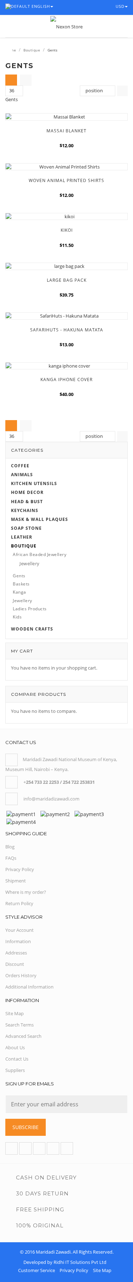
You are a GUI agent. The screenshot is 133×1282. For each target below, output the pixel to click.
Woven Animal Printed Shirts (66, 180)
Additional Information (29, 987)
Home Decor (27, 492)
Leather (21, 537)
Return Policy (19, 903)
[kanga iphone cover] (66, 366)
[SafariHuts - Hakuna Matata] (66, 316)
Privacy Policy (19, 869)
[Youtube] (67, 1148)
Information (18, 941)
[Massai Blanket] (66, 117)
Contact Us (16, 1059)
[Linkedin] (53, 1148)
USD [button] (121, 6)
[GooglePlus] (39, 1148)
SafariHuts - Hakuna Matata (66, 330)
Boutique (31, 50)
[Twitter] (25, 1148)
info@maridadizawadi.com (51, 799)
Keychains (24, 510)
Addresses (16, 953)
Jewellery (30, 563)
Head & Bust (27, 502)
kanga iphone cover (66, 379)
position (94, 90)
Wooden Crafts (32, 629)
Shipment (15, 880)
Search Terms (19, 1025)
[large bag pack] (66, 266)
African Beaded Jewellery (39, 554)
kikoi (67, 230)
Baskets (21, 584)
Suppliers (15, 1070)
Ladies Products (30, 609)
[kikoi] (66, 216)
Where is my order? (25, 892)
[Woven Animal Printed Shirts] (66, 167)
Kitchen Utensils (34, 483)
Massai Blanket (66, 131)
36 (11, 90)
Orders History (21, 975)
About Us (15, 1047)
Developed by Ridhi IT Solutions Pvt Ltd (64, 1262)
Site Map (14, 1013)
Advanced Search (23, 1036)
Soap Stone (26, 528)
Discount (14, 964)
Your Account (19, 930)
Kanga (19, 592)
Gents (19, 576)
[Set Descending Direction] (122, 91)
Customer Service (36, 1270)
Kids (17, 617)
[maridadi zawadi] (66, 26)
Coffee (20, 466)
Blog (10, 846)
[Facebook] (11, 1148)
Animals (22, 475)
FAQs (10, 858)
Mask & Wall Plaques (39, 519)
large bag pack (67, 280)
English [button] (40, 6)
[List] (26, 80)
